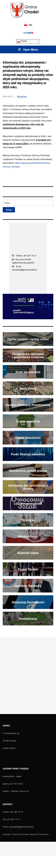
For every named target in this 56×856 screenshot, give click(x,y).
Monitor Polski (28, 536)
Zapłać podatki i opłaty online (28, 339)
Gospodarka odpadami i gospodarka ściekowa (28, 355)
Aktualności (22, 96)
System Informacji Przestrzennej (28, 405)
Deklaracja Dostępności (28, 602)
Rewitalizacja (28, 618)
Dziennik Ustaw (28, 553)
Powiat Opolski (28, 569)
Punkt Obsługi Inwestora (28, 454)
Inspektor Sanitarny (28, 586)
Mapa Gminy (28, 388)
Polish (23, 41)
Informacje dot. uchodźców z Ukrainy (28, 487)
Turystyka (28, 520)
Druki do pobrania (28, 372)
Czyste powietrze (28, 421)
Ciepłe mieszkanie (28, 438)
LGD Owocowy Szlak (28, 503)
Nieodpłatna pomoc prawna (28, 470)
